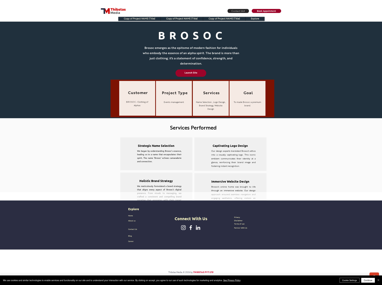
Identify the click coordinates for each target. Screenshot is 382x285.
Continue (368, 280)
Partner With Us (240, 228)
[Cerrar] (378, 280)
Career (131, 241)
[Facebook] (191, 227)
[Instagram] (183, 227)
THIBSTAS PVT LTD (203, 272)
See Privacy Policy (232, 280)
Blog (130, 236)
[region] (137, 98)
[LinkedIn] (198, 227)
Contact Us (132, 229)
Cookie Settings (349, 280)
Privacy (237, 217)
